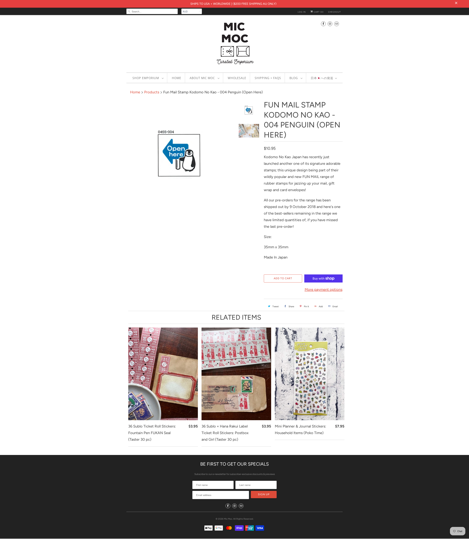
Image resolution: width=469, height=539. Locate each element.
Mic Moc (228, 519)
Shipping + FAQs (268, 78)
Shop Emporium (146, 78)
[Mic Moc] (234, 43)
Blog (294, 78)
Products (151, 92)
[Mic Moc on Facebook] (323, 24)
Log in (302, 12)
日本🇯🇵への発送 (322, 78)
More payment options (323, 289)
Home (176, 78)
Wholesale (237, 78)
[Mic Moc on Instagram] (330, 24)
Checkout (334, 12)
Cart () (318, 12)
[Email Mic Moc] (336, 24)
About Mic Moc (203, 78)
